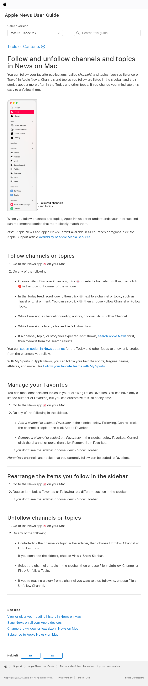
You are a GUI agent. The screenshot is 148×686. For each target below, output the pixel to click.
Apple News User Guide (32, 15)
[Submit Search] (78, 33)
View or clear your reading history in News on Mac (44, 616)
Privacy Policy (65, 677)
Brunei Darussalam (134, 677)
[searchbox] (107, 33)
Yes (31, 655)
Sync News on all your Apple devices (34, 622)
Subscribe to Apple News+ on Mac (32, 634)
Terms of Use (83, 677)
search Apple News (112, 336)
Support (17, 666)
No (52, 655)
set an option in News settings (42, 349)
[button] (26, 46)
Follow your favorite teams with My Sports (74, 366)
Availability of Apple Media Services (64, 237)
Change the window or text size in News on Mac (42, 628)
